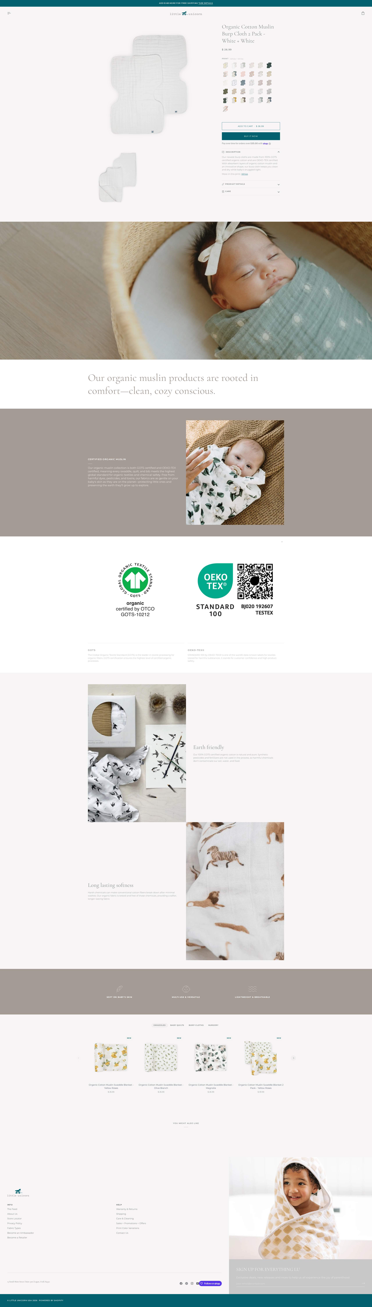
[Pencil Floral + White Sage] (261, 101)
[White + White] (252, 101)
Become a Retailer (17, 1237)
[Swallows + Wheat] (235, 101)
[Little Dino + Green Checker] (243, 66)
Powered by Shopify (51, 1300)
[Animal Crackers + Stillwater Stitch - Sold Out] (269, 101)
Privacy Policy (14, 1223)
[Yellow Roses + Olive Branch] (226, 66)
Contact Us (122, 1233)
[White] (252, 92)
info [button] (10, 1205)
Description (232, 152)
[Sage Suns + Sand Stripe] (226, 101)
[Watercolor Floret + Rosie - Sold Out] (225, 109)
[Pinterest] (186, 1283)
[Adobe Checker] (269, 75)
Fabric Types (14, 1228)
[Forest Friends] (261, 92)
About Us (12, 1214)
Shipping (121, 1214)
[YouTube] (197, 1283)
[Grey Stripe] (269, 92)
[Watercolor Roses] (252, 75)
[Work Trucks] (235, 75)
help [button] (119, 1205)
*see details (205, 3)
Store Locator (14, 1218)
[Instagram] (192, 1283)
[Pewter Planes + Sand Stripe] (235, 66)
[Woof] (243, 92)
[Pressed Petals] (269, 83)
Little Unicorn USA (20, 1300)
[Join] (362, 1283)
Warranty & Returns (126, 1209)
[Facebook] (181, 1283)
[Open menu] (11, 13)
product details (235, 184)
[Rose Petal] (243, 75)
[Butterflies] (226, 75)
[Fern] (226, 92)
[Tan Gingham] (226, 83)
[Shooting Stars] (235, 83)
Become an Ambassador (20, 1233)
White (244, 174)
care (228, 191)
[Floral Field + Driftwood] (243, 101)
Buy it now (251, 136)
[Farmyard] (252, 83)
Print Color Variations (127, 1228)
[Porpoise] (261, 83)
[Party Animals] (261, 75)
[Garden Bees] (261, 66)
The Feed (12, 1209)
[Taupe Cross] (235, 92)
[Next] (293, 1058)
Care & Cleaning (125, 1218)
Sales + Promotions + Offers (131, 1223)
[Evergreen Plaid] (269, 66)
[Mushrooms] (252, 66)
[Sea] (243, 83)
